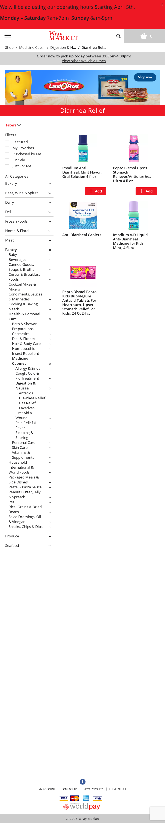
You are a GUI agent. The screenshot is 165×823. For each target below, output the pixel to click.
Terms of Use (118, 789)
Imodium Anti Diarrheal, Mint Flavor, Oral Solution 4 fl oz (82, 172)
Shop (9, 47)
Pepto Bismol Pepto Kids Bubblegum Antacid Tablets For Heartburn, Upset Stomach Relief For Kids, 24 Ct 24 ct (79, 302)
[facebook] (83, 782)
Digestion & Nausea (66, 47)
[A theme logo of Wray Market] (63, 35)
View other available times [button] (84, 60)
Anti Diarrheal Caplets (81, 234)
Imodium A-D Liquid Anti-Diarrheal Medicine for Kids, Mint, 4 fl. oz (130, 241)
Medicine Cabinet (33, 47)
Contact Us (69, 789)
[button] (82, 86)
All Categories (16, 176)
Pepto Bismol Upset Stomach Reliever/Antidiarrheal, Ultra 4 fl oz (133, 174)
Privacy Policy (93, 789)
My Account (46, 789)
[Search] (118, 35)
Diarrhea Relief (94, 47)
